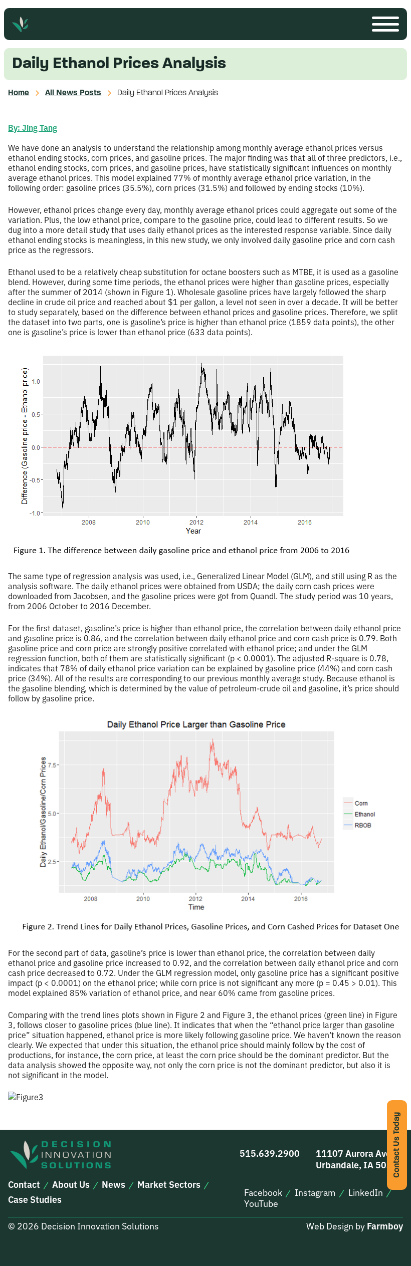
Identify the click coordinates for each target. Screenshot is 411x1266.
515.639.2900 (270, 1153)
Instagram (315, 1192)
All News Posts (73, 93)
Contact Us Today (397, 1145)
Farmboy (385, 1225)
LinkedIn (365, 1192)
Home (18, 93)
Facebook (263, 1192)
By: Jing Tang (32, 127)
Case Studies (35, 1199)
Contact (24, 1184)
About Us (71, 1184)
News (113, 1184)
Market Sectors (168, 1184)
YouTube (261, 1203)
